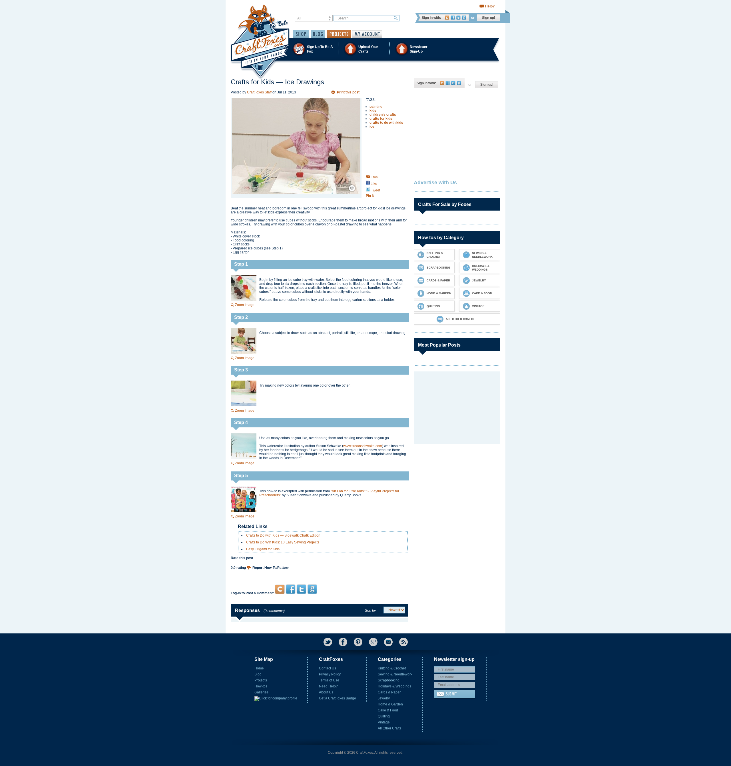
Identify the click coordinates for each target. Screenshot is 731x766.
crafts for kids (380, 119)
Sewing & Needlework (395, 674)
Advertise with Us (435, 182)
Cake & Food (388, 710)
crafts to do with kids (386, 123)
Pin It (370, 196)
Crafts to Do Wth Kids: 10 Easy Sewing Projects (282, 542)
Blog (258, 674)
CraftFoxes (447, 17)
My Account (367, 34)
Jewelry (384, 698)
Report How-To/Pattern (270, 568)
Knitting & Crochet (392, 668)
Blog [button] (318, 34)
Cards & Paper (389, 692)
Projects (260, 680)
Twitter (458, 17)
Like (373, 184)
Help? (490, 6)
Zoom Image (244, 305)
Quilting (384, 716)
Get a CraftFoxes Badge (337, 698)
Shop (301, 34)
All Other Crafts (389, 728)
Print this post (348, 92)
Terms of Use (329, 680)
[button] (365, 49)
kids (372, 111)
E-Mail (388, 642)
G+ (373, 642)
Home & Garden (390, 704)
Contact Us (327, 668)
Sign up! (488, 18)
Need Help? (328, 686)
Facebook (453, 17)
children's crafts (382, 115)
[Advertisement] (319, 573)
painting (375, 107)
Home (259, 668)
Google (464, 17)
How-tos (260, 686)
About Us (326, 692)
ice (371, 127)
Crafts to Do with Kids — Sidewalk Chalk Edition (283, 535)
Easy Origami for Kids (263, 549)
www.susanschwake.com (362, 446)
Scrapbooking (388, 680)
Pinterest (358, 642)
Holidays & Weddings (394, 686)
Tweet (375, 190)
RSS (403, 642)
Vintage (384, 722)
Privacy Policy (330, 674)
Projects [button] (339, 34)
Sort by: (371, 611)
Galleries (261, 692)
